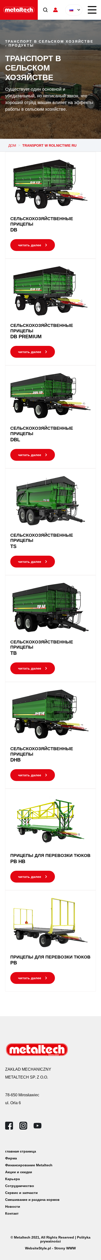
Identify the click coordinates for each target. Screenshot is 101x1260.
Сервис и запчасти (21, 1193)
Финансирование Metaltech (28, 1165)
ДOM (12, 145)
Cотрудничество (19, 1186)
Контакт (12, 1213)
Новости (12, 1206)
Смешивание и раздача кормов (32, 1200)
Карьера (12, 1179)
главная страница (20, 1151)
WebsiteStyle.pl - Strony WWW (50, 1248)
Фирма (11, 1158)
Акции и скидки (18, 1172)
